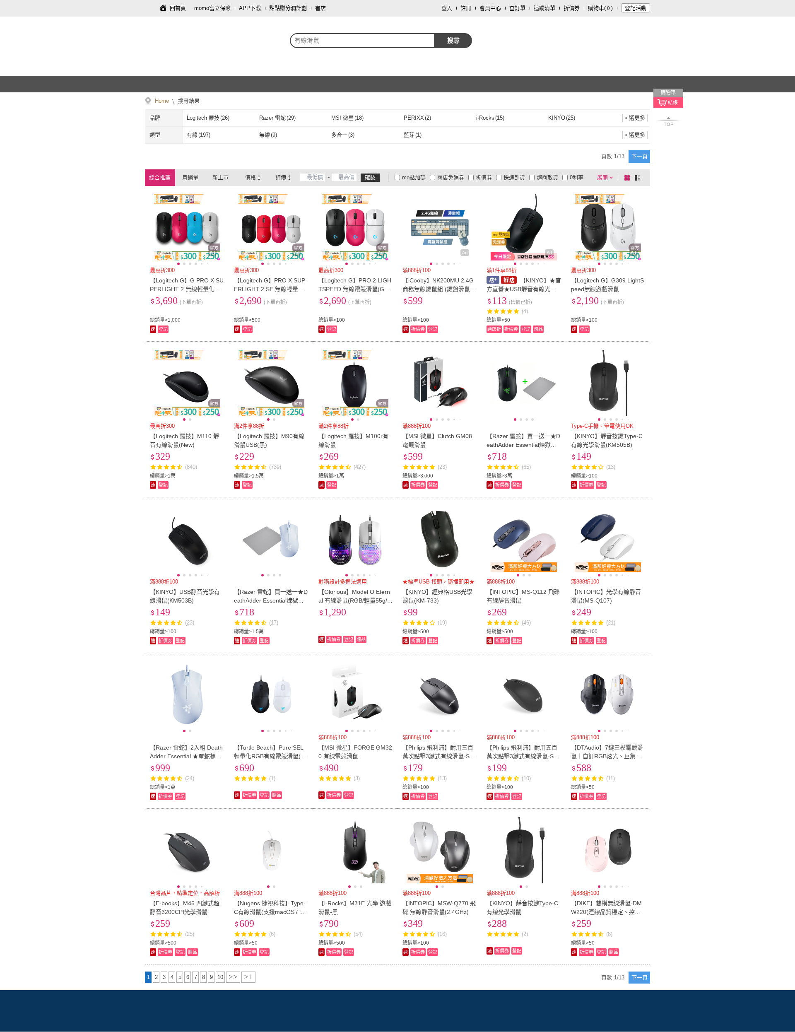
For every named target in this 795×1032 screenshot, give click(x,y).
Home (162, 101)
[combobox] (362, 40)
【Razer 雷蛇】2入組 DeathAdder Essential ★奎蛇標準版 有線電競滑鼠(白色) (186, 756)
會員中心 (490, 8)
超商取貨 (547, 177)
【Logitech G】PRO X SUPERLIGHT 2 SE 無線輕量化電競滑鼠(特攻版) (269, 289)
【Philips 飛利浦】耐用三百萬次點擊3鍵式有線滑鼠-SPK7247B (437, 756)
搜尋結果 (188, 101)
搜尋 (453, 40)
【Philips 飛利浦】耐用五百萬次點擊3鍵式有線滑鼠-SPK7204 (522, 756)
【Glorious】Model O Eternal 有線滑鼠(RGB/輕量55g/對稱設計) (354, 600)
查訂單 (517, 8)
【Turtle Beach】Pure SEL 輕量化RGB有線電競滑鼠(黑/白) (271, 756)
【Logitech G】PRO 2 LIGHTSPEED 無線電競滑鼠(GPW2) (354, 289)
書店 (320, 8)
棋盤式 (628, 178)
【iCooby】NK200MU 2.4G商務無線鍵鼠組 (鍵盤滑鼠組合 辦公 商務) (439, 289)
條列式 (639, 178)
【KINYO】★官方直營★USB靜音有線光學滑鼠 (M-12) (524, 289)
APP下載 (250, 8)
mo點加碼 (414, 177)
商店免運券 (450, 177)
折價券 (572, 8)
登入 (446, 8)
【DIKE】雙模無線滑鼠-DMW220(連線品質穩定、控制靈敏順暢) (606, 912)
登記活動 (635, 8)
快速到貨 (514, 177)
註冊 (465, 8)
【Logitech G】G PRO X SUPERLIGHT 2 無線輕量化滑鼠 (187, 289)
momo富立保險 (212, 8)
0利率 (576, 177)
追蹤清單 (544, 8)
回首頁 (178, 8)
